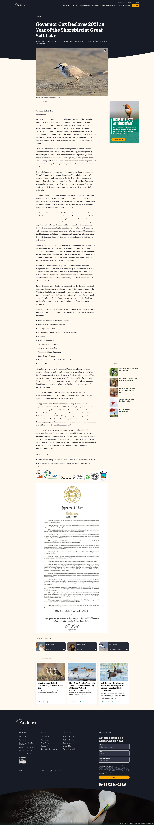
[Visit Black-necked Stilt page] (114, 646)
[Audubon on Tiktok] (119, 784)
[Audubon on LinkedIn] (115, 784)
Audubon (20, 4)
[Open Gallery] (105, 50)
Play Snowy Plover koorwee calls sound (64, 649)
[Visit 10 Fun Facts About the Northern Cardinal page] (124, 402)
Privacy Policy (50, 771)
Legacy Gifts (67, 746)
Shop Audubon (121, 2)
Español (137, 2)
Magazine (130, 2)
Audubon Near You (69, 737)
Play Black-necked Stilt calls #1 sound (127, 649)
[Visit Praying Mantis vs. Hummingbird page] (124, 412)
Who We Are (23, 737)
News (39, 17)
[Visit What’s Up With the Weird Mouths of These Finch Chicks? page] (124, 392)
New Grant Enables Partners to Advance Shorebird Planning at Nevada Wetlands (82, 683)
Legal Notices (42, 771)
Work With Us (45, 737)
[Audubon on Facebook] (105, 784)
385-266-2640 (89, 459)
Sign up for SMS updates (49, 749)
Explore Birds (84, 5)
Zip (101, 751)
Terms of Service (108, 766)
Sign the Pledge (118, 139)
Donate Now (67, 743)
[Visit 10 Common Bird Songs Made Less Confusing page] (124, 372)
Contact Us (44, 746)
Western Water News (77, 702)
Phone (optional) (105, 758)
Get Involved (95, 5)
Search (119, 5)
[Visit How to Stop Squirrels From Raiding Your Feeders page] (124, 382)
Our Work (66, 5)
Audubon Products (69, 740)
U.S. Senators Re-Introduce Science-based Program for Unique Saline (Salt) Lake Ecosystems (114, 683)
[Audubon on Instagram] (101, 784)
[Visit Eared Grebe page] (82, 646)
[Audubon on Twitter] (110, 784)
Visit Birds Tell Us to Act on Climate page (124, 122)
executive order (72, 286)
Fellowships (45, 740)
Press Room (42, 702)
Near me (127, 5)
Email (101, 744)
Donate (135, 5)
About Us (74, 5)
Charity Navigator (23, 761)
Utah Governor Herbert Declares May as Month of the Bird (51, 683)
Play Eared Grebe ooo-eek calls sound (95, 649)
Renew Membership (69, 749)
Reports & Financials (25, 751)
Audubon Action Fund (26, 754)
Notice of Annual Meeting (27, 748)
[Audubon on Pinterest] (124, 784)
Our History (23, 740)
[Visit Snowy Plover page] (51, 646)
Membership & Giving (108, 5)
